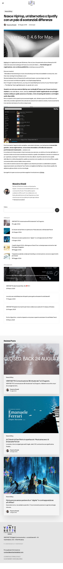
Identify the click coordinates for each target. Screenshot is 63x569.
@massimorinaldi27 (19, 199)
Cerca (5, 207)
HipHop (6, 62)
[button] (3, 3)
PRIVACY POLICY (16, 556)
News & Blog (8, 11)
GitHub (42, 172)
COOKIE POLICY (8, 556)
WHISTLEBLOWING (17, 558)
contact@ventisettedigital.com (13, 552)
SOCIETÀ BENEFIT (8, 558)
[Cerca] (57, 210)
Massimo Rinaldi (11, 25)
